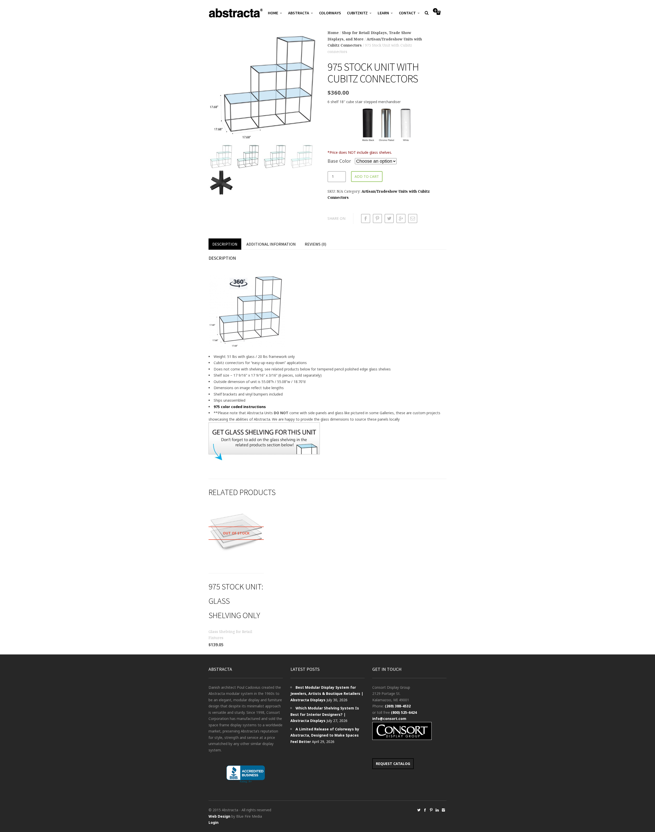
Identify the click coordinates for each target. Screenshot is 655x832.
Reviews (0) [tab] (315, 244)
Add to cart (367, 176)
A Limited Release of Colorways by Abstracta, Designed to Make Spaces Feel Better (324, 735)
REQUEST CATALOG (393, 763)
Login (214, 822)
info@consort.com (389, 718)
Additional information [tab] (271, 244)
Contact (407, 12)
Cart (435, 10)
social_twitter (419, 810)
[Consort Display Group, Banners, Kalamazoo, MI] (245, 774)
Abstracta (298, 12)
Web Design (219, 816)
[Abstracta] (236, 12)
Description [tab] (224, 244)
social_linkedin (437, 810)
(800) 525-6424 (404, 712)
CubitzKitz (357, 12)
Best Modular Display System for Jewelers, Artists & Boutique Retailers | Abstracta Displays (326, 693)
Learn (383, 12)
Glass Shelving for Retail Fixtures (230, 634)
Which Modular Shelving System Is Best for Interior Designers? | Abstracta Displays (324, 714)
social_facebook (425, 810)
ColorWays (330, 12)
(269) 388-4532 (398, 706)
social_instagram (443, 810)
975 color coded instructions (240, 406)
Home (273, 12)
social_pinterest (431, 810)
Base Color (339, 161)
